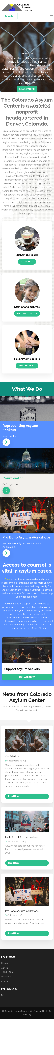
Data (7, 579)
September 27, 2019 (16, 761)
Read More (13, 796)
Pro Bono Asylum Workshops (22, 910)
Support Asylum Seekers (22, 669)
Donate (9, 16)
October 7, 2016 (14, 915)
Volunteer (26, 365)
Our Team (8, 972)
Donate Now (27, 677)
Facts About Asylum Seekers (21, 837)
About (4, 967)
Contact (5, 981)
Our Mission (12, 756)
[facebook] (2, 995)
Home (4, 963)
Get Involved (26, 313)
